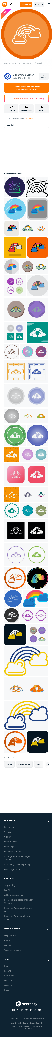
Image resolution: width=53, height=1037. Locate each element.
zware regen (24, 1013)
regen (9, 1013)
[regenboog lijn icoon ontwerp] (15, 208)
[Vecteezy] (4, 4)
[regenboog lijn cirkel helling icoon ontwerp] (14, 187)
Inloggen (39, 4)
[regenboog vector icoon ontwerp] (15, 230)
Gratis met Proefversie (26, 88)
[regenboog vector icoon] (18, 272)
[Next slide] (42, 1013)
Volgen (43, 78)
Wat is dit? (29, 119)
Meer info (10, 125)
